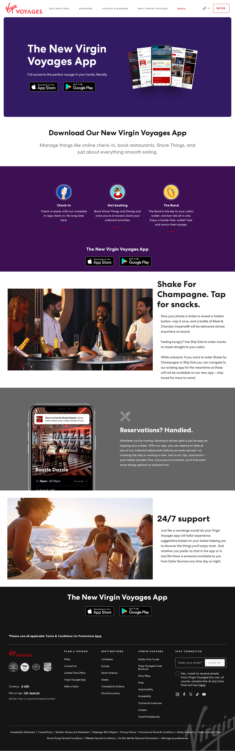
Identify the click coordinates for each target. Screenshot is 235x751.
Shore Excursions (110, 693)
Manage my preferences (174, 738)
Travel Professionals (150, 716)
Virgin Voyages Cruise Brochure (154, 667)
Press (141, 682)
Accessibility (144, 696)
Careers (142, 710)
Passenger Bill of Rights (104, 732)
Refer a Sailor (71, 686)
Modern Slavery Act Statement (72, 732)
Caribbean (107, 659)
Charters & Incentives (150, 703)
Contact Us (71, 666)
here (98, 636)
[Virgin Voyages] (24, 8)
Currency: (14, 686)
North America (109, 672)
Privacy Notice (128, 732)
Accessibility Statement (22, 732)
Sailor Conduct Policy (210, 732)
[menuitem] (61, 8)
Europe (105, 666)
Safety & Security (186, 732)
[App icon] (44, 87)
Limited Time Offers (74, 672)
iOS (26, 693)
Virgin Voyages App (75, 679)
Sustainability (145, 689)
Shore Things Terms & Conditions (64, 738)
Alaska (105, 679)
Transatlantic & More (112, 686)
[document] (205, 8)
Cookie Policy (45, 732)
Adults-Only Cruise (148, 659)
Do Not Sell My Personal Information (138, 738)
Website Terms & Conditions (100, 738)
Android (34, 693)
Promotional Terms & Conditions (156, 732)
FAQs (67, 659)
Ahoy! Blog (144, 675)
